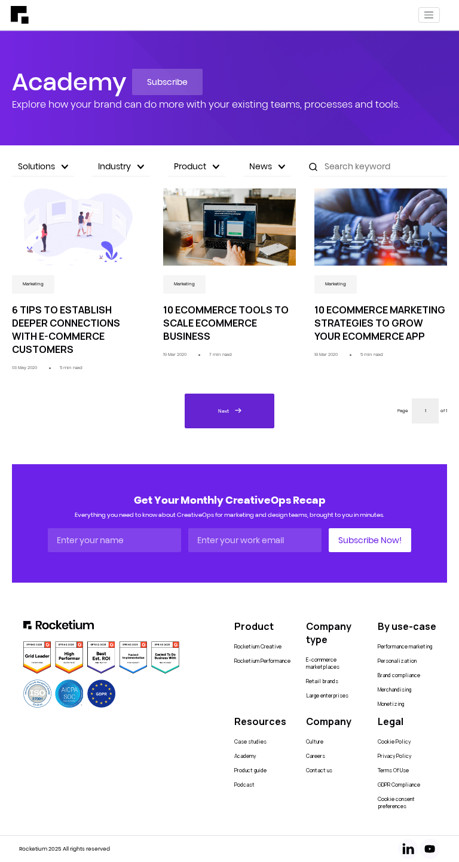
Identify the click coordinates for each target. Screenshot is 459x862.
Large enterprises (327, 695)
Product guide (250, 770)
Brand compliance (399, 675)
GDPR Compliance (399, 784)
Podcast (244, 784)
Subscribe (167, 82)
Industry (114, 166)
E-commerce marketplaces (322, 663)
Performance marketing (405, 646)
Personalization (397, 661)
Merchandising (394, 689)
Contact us (319, 770)
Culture (314, 741)
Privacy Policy (394, 756)
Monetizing (391, 704)
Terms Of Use (393, 770)
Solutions (36, 166)
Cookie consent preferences (396, 803)
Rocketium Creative (257, 646)
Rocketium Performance (262, 661)
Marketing (33, 284)
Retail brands (322, 681)
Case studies (250, 741)
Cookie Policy (394, 741)
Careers (315, 756)
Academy (245, 756)
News (260, 166)
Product (190, 166)
